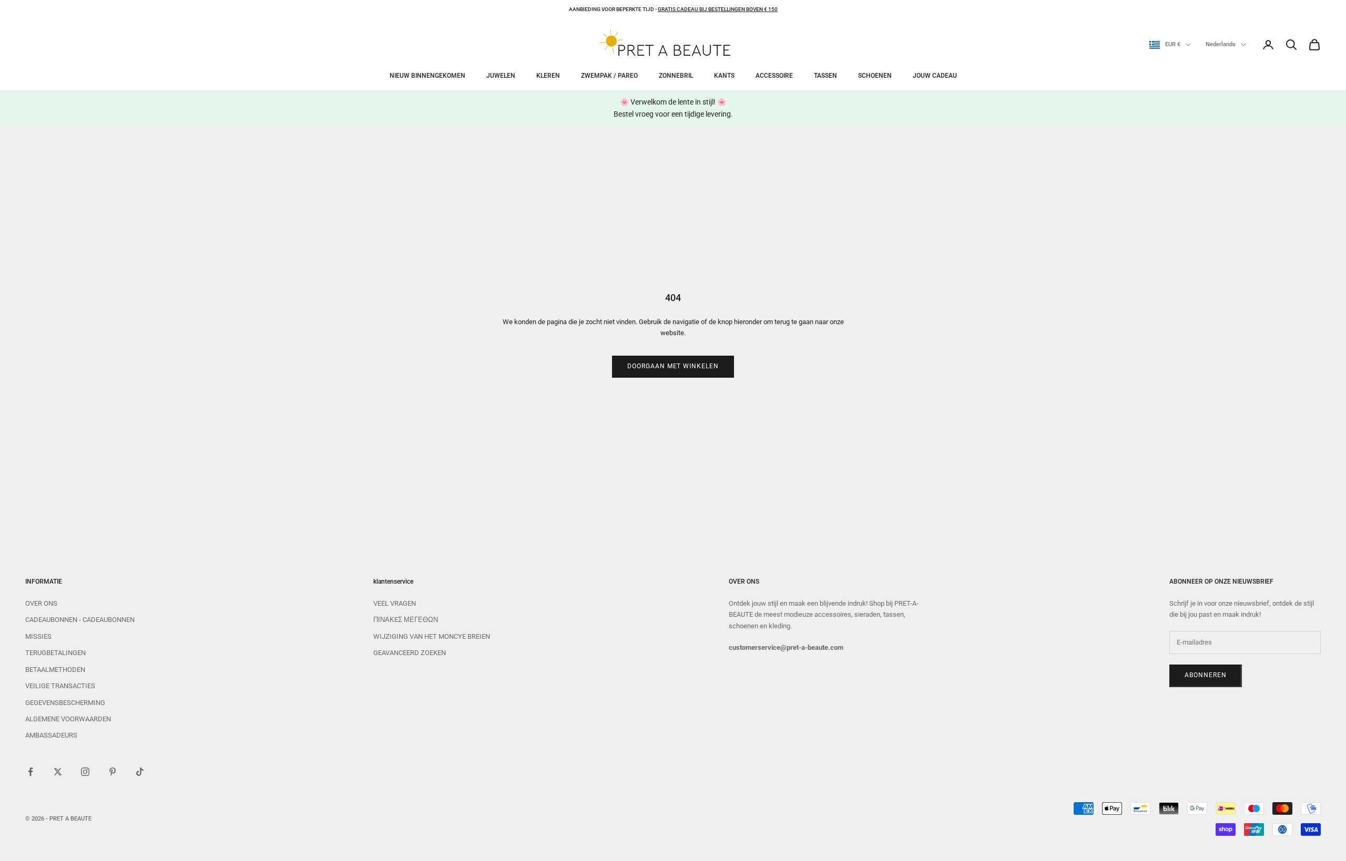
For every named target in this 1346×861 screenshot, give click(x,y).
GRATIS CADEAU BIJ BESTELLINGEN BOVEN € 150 (718, 9)
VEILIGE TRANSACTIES (60, 686)
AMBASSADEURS (51, 735)
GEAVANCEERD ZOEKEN (409, 653)
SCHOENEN (875, 75)
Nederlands (1221, 44)
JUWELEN (500, 75)
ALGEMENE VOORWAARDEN (68, 719)
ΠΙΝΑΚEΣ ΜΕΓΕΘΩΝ (405, 620)
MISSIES (38, 636)
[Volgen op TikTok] (140, 771)
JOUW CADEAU (935, 75)
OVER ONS (41, 603)
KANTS (724, 75)
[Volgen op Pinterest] (112, 771)
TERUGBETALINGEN (55, 653)
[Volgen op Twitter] (58, 771)
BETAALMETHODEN (55, 669)
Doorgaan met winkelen (673, 366)
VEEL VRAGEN (394, 603)
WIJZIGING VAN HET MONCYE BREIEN (431, 636)
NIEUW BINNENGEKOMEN (427, 75)
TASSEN (825, 75)
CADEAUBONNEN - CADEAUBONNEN (80, 620)
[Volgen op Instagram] (85, 771)
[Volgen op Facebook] (30, 771)
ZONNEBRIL (676, 75)
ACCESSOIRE (774, 75)
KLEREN (548, 75)
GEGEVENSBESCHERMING (65, 703)
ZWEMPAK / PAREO (609, 75)
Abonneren (1206, 675)
